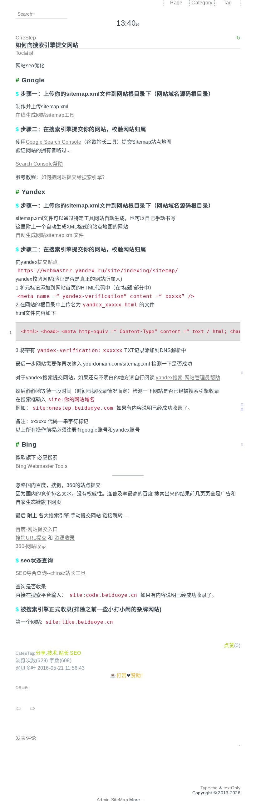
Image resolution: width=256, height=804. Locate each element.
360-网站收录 (31, 546)
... (143, 799)
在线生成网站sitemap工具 (45, 115)
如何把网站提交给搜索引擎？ (74, 177)
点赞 (229, 645)
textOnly (232, 787)
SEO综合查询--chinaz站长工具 (51, 573)
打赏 (121, 675)
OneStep (26, 37)
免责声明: (22, 687)
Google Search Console (53, 142)
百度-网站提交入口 (37, 529)
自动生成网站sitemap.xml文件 (50, 235)
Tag (228, 2)
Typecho (209, 787)
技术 (52, 653)
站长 (64, 653)
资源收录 (64, 537)
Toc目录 (25, 53)
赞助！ (138, 675)
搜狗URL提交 (31, 537)
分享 (41, 653)
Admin (103, 799)
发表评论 (26, 738)
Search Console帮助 (39, 163)
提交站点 (47, 262)
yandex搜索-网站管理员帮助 (188, 377)
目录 (242, 407)
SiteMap (119, 799)
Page (176, 2)
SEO (75, 653)
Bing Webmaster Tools (41, 466)
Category (201, 2)
